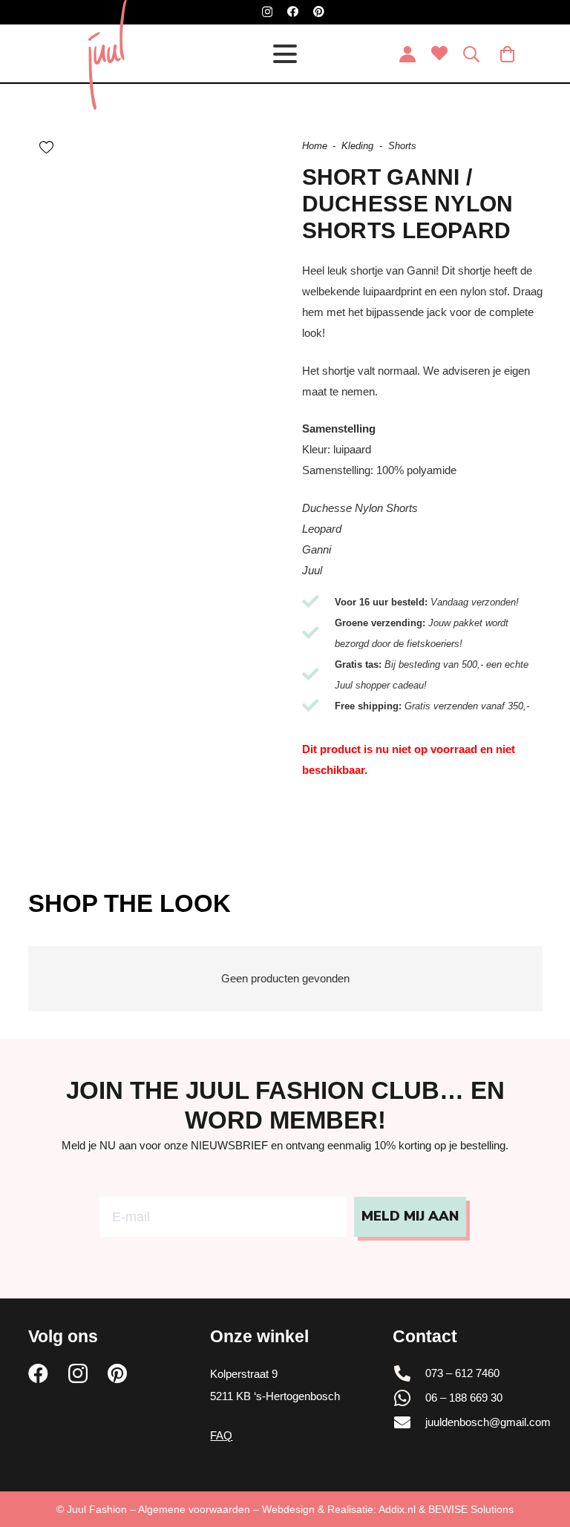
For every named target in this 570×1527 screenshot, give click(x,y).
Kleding (357, 145)
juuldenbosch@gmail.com (488, 1422)
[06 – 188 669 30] (409, 1398)
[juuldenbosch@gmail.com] (409, 1422)
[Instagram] (267, 12)
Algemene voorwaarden (194, 1509)
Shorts (402, 145)
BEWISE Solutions (471, 1509)
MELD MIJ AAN (410, 1216)
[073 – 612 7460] (409, 1373)
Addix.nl (397, 1509)
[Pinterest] (318, 11)
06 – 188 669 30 (463, 1397)
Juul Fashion (97, 1509)
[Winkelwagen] (507, 54)
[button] (285, 54)
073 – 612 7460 (462, 1373)
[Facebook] (292, 11)
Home (314, 145)
